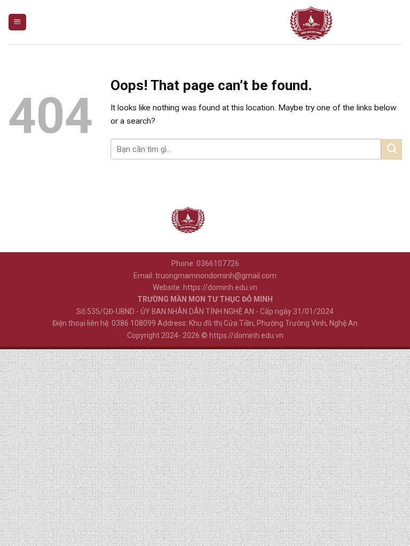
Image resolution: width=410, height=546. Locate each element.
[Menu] (17, 22)
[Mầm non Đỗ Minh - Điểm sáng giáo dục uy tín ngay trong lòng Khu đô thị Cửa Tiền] (311, 22)
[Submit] (391, 149)
